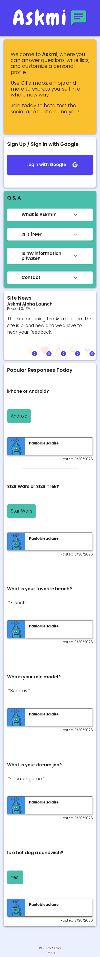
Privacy (50, 952)
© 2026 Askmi (50, 948)
